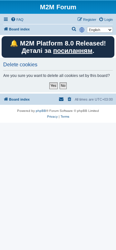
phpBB (41, 111)
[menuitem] (17, 19)
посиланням (72, 50)
